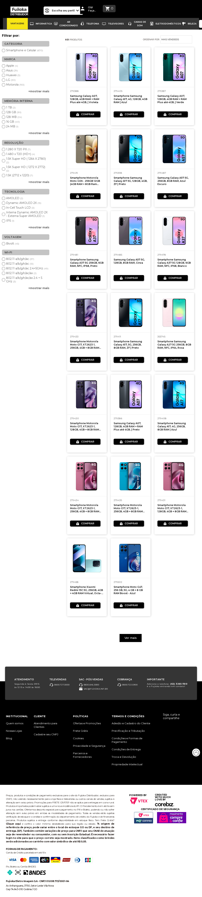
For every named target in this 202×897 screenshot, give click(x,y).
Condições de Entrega (126, 749)
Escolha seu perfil (63, 10)
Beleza (192, 23)
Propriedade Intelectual (127, 764)
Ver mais (130, 638)
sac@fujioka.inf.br (95, 689)
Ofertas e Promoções (87, 723)
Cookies (78, 738)
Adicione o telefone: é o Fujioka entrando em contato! (167, 685)
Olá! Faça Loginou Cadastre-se (93, 9)
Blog (9, 738)
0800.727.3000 (61, 684)
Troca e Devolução (124, 756)
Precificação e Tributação (128, 730)
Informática (44, 23)
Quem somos (14, 723)
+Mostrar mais (38, 91)
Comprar (87, 114)
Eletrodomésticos (168, 23)
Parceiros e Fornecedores (82, 755)
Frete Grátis (80, 730)
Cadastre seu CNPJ (46, 734)
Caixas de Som (140, 24)
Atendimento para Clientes (45, 725)
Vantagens (17, 23)
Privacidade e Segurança (89, 745)
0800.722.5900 (129, 684)
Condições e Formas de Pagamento (127, 740)
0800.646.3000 (91, 684)
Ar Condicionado (68, 24)
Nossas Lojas (14, 730)
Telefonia (92, 23)
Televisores (116, 23)
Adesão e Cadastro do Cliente (131, 723)
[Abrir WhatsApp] (10, 887)
